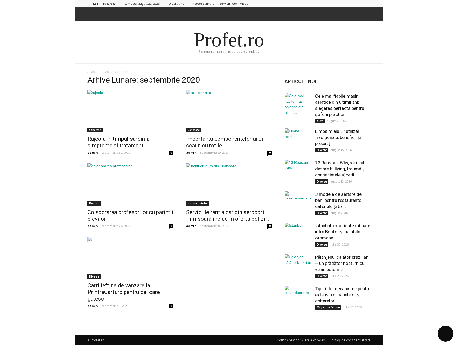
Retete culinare (203, 4)
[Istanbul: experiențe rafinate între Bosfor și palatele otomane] (298, 236)
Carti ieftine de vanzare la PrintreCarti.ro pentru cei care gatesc (123, 292)
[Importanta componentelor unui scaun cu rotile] (229, 111)
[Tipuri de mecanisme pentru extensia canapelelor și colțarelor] (298, 299)
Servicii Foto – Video (233, 4)
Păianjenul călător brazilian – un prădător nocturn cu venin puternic (341, 263)
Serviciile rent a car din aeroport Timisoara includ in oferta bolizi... (227, 215)
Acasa (91, 72)
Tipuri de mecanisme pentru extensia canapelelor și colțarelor (343, 294)
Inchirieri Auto (197, 203)
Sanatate (95, 130)
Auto (320, 121)
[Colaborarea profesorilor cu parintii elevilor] (130, 184)
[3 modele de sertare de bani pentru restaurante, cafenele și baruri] (298, 204)
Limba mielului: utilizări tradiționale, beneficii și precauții (338, 137)
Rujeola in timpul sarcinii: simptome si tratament (118, 142)
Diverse (94, 203)
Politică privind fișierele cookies (301, 340)
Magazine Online (328, 307)
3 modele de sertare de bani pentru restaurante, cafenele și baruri (338, 200)
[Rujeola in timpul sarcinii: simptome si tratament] (130, 111)
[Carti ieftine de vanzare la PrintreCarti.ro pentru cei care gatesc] (130, 258)
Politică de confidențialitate (350, 340)
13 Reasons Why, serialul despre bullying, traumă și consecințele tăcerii (340, 169)
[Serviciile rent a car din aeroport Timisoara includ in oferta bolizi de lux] (229, 184)
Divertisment (178, 4)
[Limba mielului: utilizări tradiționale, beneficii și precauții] (298, 141)
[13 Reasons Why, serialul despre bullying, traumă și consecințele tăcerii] (298, 173)
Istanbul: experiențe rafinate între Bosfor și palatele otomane (342, 231)
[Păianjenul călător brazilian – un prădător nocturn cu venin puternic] (298, 267)
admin (92, 153)
